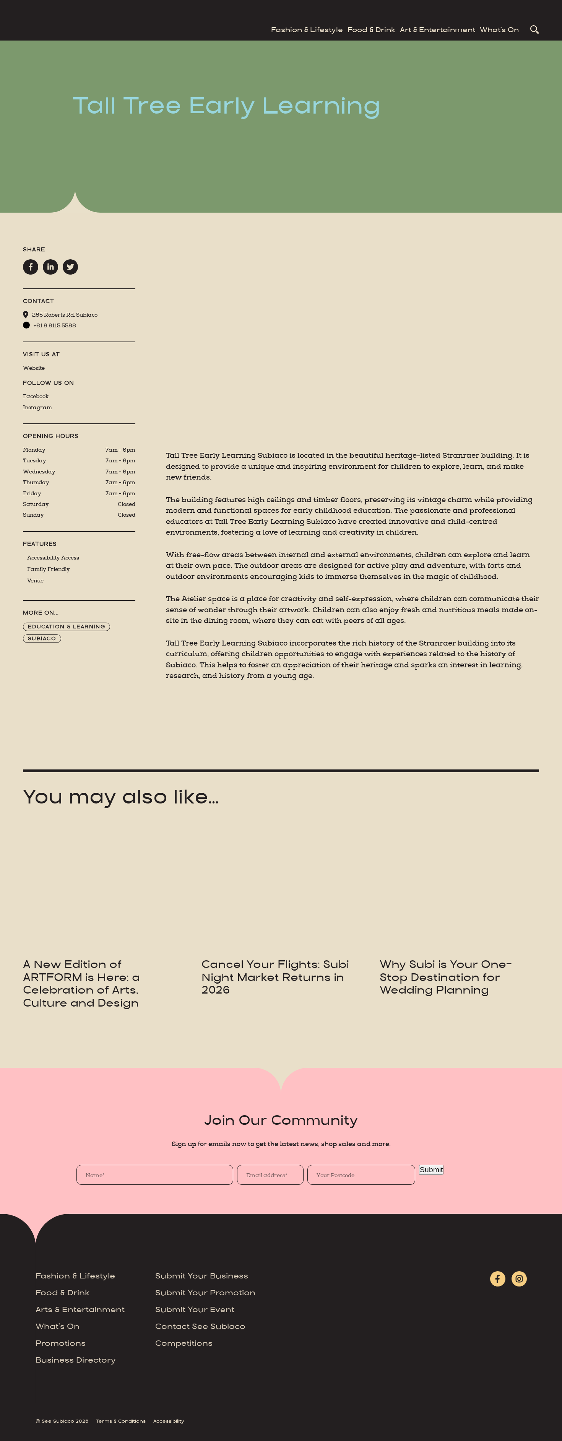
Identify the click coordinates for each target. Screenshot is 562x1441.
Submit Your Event (194, 1310)
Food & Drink (371, 30)
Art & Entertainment (437, 30)
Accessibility (168, 1421)
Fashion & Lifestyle (307, 30)
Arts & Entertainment (80, 1310)
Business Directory (76, 1361)
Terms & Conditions (121, 1421)
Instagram (37, 407)
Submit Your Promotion (205, 1293)
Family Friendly (48, 569)
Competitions (184, 1344)
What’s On (499, 30)
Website (34, 368)
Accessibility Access (53, 558)
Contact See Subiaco (200, 1327)
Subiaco (42, 639)
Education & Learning (66, 627)
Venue (35, 580)
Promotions (61, 1344)
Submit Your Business (201, 1276)
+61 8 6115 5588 (55, 325)
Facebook (36, 396)
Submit (431, 1170)
